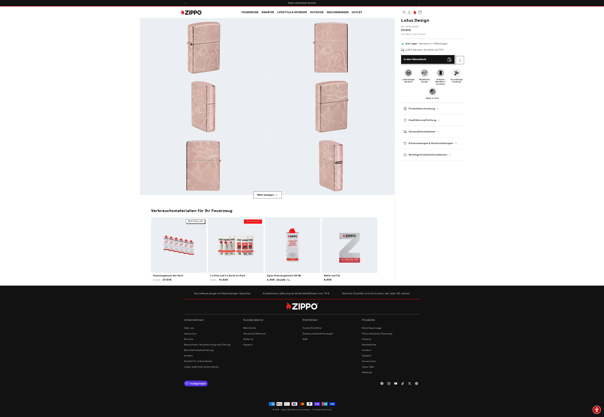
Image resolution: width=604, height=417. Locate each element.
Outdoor (367, 350)
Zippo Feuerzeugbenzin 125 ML (284, 276)
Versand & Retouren (254, 334)
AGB (305, 339)
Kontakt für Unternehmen (198, 361)
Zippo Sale (368, 367)
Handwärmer (369, 345)
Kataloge (367, 372)
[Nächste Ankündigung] (418, 3)
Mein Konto (249, 328)
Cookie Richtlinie (312, 328)
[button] (404, 12)
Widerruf (248, 339)
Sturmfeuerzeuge (371, 328)
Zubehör (367, 356)
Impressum (190, 334)
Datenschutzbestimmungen (318, 334)
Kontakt (188, 356)
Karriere (188, 339)
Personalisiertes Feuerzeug (377, 334)
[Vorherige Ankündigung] (185, 3)
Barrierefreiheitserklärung (199, 350)
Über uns (189, 328)
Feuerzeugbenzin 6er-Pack (168, 276)
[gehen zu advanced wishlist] (415, 12)
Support (248, 345)
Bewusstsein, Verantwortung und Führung (207, 345)
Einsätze (366, 339)
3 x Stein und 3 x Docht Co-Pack (227, 276)
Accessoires (369, 361)
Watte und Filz (332, 276)
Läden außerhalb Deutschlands (201, 367)
